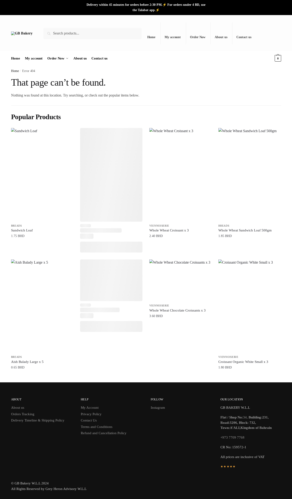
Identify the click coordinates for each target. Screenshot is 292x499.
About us (221, 37)
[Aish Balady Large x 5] (42, 306)
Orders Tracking (22, 414)
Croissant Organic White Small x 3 (243, 362)
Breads (16, 225)
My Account (90, 407)
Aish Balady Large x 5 (27, 362)
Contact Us (89, 420)
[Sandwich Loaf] (42, 174)
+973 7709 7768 (232, 437)
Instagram (158, 407)
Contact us (243, 37)
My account (173, 37)
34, (246, 422)
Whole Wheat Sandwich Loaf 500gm (245, 230)
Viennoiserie (159, 225)
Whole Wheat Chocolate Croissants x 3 (177, 310)
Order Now (197, 37)
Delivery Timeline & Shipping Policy (37, 420)
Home (151, 37)
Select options (180, 325)
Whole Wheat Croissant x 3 (169, 230)
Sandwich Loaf (22, 230)
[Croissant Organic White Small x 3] (249, 306)
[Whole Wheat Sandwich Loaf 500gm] (249, 174)
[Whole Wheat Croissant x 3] (180, 174)
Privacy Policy (91, 414)
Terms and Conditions (96, 427)
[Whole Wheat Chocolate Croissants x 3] (180, 280)
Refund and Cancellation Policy (103, 433)
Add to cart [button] (42, 245)
